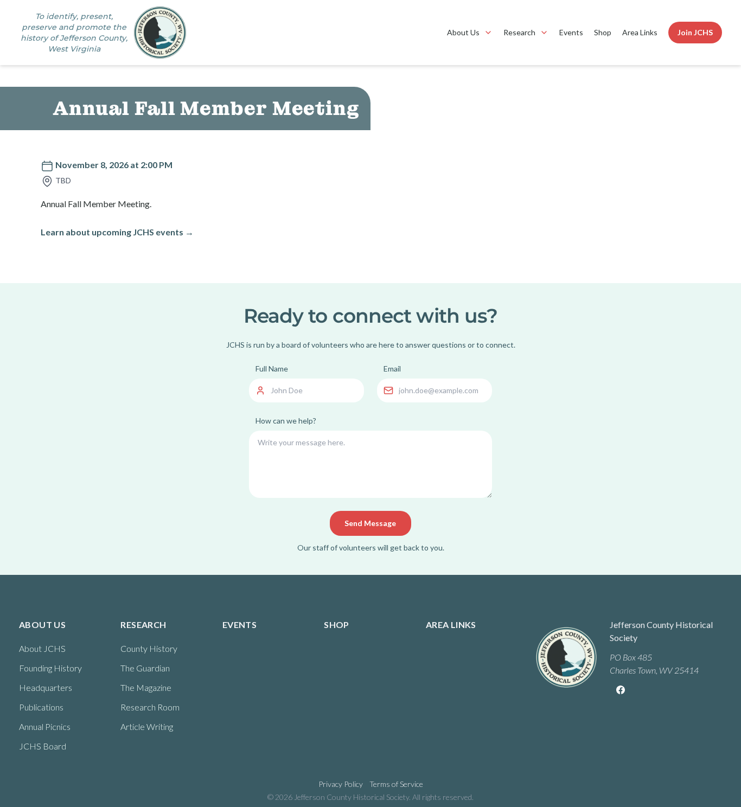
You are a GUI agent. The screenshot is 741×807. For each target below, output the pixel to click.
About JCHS (42, 648)
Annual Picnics (45, 726)
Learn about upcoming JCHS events (117, 232)
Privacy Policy (340, 784)
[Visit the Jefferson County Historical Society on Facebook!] (620, 690)
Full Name (271, 368)
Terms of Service (396, 784)
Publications (41, 707)
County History (148, 648)
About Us (463, 32)
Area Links (639, 32)
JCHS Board (42, 746)
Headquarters (45, 687)
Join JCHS (695, 32)
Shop (602, 32)
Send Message (370, 523)
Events (571, 32)
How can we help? (285, 420)
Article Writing (146, 726)
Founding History (50, 668)
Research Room (150, 707)
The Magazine (145, 687)
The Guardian (145, 668)
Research (519, 32)
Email (392, 368)
